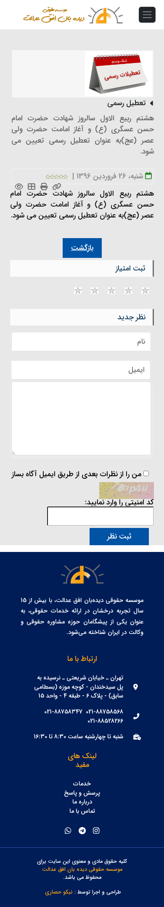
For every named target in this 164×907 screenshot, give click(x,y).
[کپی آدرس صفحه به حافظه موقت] (57, 187)
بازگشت (82, 248)
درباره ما (82, 802)
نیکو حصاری (58, 892)
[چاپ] (44, 187)
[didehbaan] (105, 15)
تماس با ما (82, 811)
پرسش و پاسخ (82, 793)
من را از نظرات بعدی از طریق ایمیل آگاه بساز (76, 474)
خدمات (82, 784)
